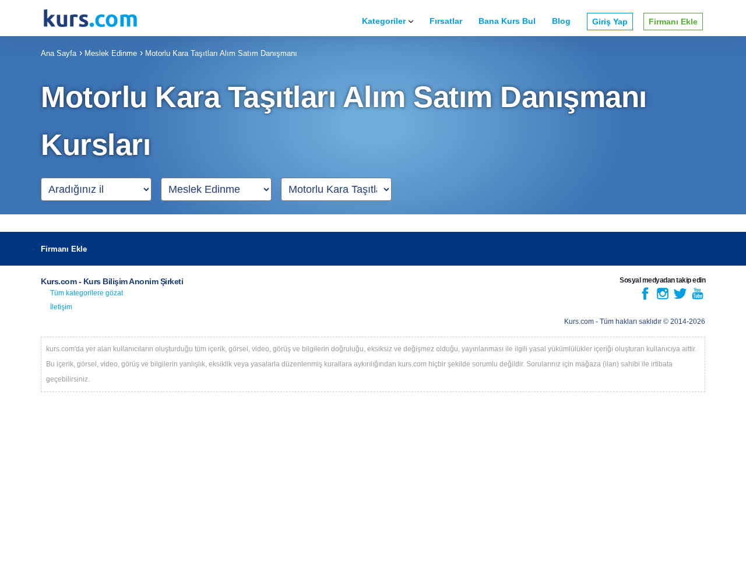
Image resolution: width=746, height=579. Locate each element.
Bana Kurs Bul (507, 21)
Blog (561, 21)
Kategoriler (384, 21)
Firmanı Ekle (673, 21)
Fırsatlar (446, 21)
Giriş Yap (610, 21)
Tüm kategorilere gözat (86, 293)
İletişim (61, 307)
